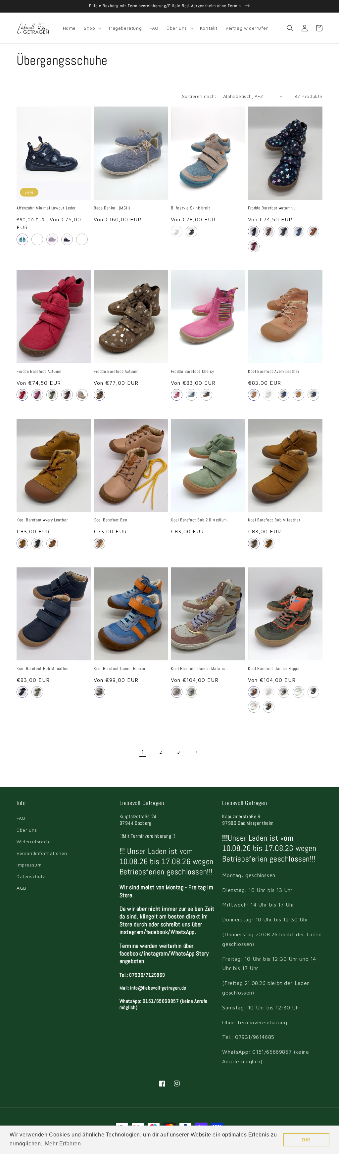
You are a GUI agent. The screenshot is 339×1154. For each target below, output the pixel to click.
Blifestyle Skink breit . (192, 208)
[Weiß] (82, 239)
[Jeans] (298, 231)
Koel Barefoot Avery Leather (273, 371)
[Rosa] (52, 239)
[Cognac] (313, 231)
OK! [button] (306, 1139)
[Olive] (52, 395)
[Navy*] (37, 543)
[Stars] (254, 231)
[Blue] (22, 692)
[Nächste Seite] (196, 752)
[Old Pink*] (52, 543)
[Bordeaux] (254, 246)
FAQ (21, 818)
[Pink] (254, 707)
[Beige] (99, 395)
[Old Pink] (254, 395)
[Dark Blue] (283, 231)
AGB (21, 888)
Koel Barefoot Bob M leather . (275, 520)
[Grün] (22, 239)
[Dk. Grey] (268, 707)
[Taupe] (99, 543)
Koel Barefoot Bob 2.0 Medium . (200, 520)
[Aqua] (99, 692)
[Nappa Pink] (176, 692)
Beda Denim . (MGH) (112, 208)
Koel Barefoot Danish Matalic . (199, 668)
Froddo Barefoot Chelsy (192, 371)
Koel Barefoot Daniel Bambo (119, 668)
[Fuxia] (37, 395)
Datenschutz (31, 876)
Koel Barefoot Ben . (111, 520)
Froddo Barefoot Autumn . (271, 208)
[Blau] (37, 239)
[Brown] (67, 395)
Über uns (27, 830)
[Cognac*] (22, 543)
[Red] (22, 395)
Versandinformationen (42, 853)
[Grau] (176, 231)
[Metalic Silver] (191, 692)
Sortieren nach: (199, 96)
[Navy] (313, 395)
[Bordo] (313, 692)
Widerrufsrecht (34, 841)
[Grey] (254, 543)
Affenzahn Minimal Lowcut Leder (46, 208)
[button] (92, 28)
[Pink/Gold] (268, 231)
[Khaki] (254, 692)
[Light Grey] (82, 395)
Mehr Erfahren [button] (63, 1143)
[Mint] (298, 692)
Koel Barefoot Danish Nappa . (275, 668)
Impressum (29, 864)
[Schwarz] (67, 239)
